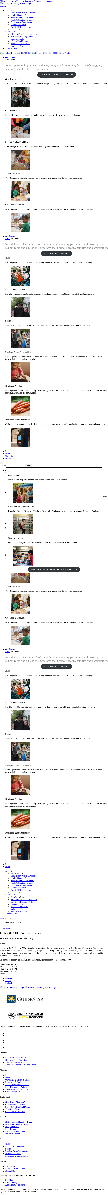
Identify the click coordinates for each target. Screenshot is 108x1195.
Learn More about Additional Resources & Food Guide (54, 569)
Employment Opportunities (22, 22)
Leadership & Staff (18, 15)
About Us (9, 10)
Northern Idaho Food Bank (16, 1060)
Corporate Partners (18, 24)
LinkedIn (9, 983)
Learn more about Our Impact (56, 253)
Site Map (9, 1180)
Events (8, 451)
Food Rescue (10, 1129)
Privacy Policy (11, 1182)
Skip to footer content (43, 1)
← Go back (5, 928)
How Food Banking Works (22, 36)
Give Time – (15, 1102)
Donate (8, 458)
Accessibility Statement (15, 1185)
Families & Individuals (14, 1146)
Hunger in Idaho (17, 39)
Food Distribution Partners (22, 20)
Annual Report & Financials (22, 17)
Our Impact (10, 236)
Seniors (8, 1149)
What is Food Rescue (19, 41)
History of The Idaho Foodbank (24, 34)
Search (3, 6)
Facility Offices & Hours (21, 27)
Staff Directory (11, 1166)
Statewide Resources (14, 1062)
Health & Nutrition (13, 1153)
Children (9, 1144)
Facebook (9, 978)
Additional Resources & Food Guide (20, 1065)
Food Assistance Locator (15, 1058)
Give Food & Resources (15, 1111)
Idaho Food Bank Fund (20, 43)
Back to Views (6, 918)
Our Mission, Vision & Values (23, 13)
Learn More (10, 32)
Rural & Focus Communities (17, 1151)
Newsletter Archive (19, 46)
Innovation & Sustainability (16, 1156)
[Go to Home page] (16, 53)
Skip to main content (24, 1)
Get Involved (10, 57)
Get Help (67, 53)
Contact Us (15, 29)
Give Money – (15, 1104)
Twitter (8, 981)
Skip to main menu (8, 1)
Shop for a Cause (12, 1109)
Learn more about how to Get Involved (56, 75)
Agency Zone (11, 48)
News (7, 453)
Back (7, 60)
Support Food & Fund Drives (17, 1107)
